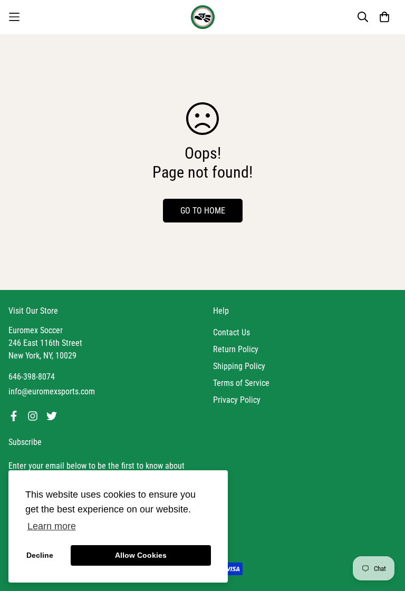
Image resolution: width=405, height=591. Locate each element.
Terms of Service (241, 383)
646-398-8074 (31, 377)
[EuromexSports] (203, 17)
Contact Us (231, 332)
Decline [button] (39, 555)
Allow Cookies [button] (141, 555)
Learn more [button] (51, 526)
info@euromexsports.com (51, 391)
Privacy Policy (237, 400)
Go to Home (202, 211)
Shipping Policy (239, 366)
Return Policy (235, 349)
